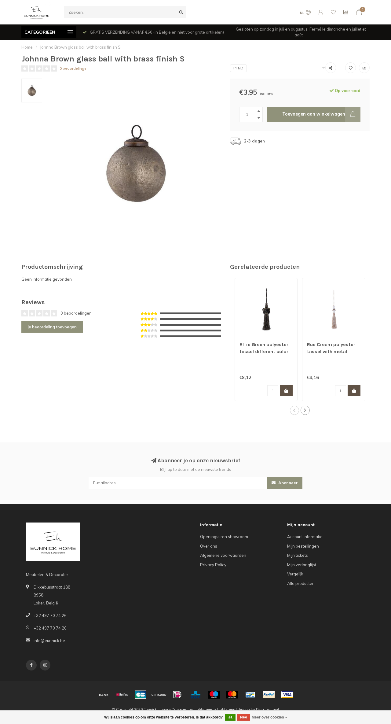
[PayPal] (268, 694)
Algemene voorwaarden (223, 555)
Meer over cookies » (269, 717)
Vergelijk (295, 573)
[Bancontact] (250, 694)
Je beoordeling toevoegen (52, 326)
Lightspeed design (233, 709)
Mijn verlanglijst (301, 564)
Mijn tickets (297, 555)
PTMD (238, 68)
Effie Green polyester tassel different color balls (263, 351)
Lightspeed (204, 709)
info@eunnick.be (49, 640)
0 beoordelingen (74, 68)
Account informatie (305, 536)
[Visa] (287, 694)
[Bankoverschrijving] (103, 694)
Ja (230, 717)
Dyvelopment (267, 709)
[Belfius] (122, 694)
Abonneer (287, 482)
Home (27, 47)
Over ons (208, 546)
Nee (243, 717)
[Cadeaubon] (158, 694)
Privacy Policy (213, 564)
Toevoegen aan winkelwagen (313, 114)
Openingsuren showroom (224, 536)
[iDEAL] (177, 694)
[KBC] (195, 694)
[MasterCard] (232, 694)
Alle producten (301, 583)
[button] (294, 410)
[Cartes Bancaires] (140, 694)
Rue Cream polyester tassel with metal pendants (331, 351)
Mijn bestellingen (303, 546)
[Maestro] (213, 694)
